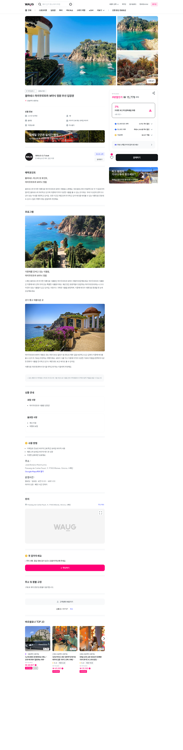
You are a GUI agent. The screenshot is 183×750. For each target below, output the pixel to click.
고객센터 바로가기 (66, 602)
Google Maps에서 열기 (34, 471)
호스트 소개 (99, 154)
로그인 (154, 4)
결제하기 (137, 157)
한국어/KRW (144, 4)
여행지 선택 (112, 4)
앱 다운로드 (132, 4)
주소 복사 (101, 505)
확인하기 (66, 568)
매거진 (124, 4)
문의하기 (99, 159)
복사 (71, 609)
